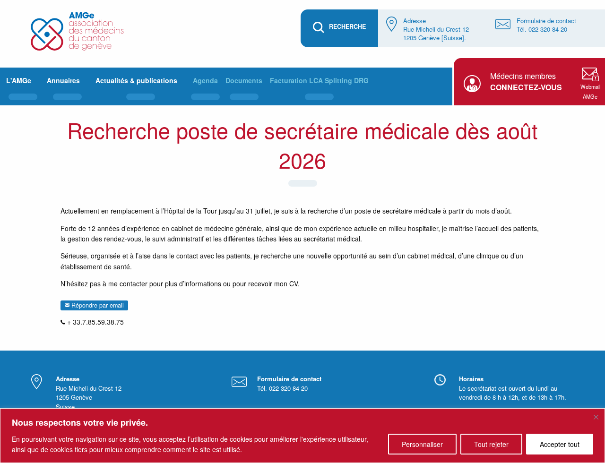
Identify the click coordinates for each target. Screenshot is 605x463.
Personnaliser (422, 444)
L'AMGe (18, 80)
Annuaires (63, 80)
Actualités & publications (136, 80)
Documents (243, 80)
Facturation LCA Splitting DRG (319, 80)
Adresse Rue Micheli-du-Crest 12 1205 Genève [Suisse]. (436, 29)
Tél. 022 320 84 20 (542, 29)
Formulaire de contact (546, 20)
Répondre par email (96, 305)
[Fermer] (596, 417)
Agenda (205, 80)
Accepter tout (559, 444)
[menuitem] (22, 86)
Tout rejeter (491, 444)
